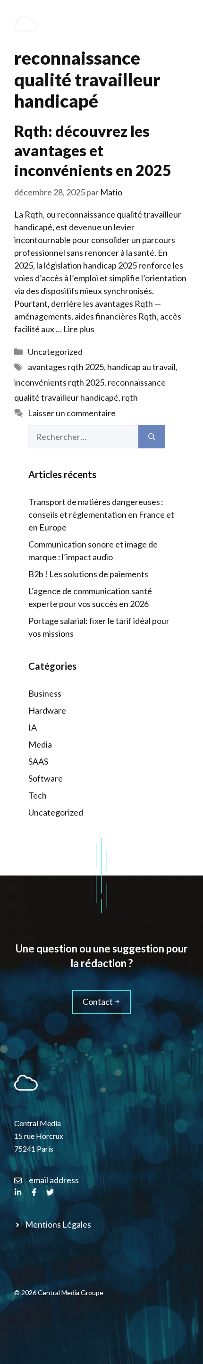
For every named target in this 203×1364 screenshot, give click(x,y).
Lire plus (78, 329)
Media (40, 744)
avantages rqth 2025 (66, 367)
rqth (130, 397)
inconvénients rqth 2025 (59, 382)
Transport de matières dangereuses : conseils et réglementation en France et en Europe (101, 514)
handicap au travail (141, 367)
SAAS (38, 761)
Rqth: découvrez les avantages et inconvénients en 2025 (92, 150)
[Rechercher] (151, 436)
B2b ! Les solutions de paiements (88, 574)
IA (32, 727)
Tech (37, 795)
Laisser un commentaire (72, 413)
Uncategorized (55, 351)
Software (45, 778)
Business (44, 693)
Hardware (47, 710)
